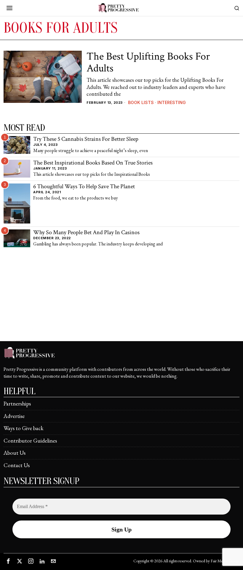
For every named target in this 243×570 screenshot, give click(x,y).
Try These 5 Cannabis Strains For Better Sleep (85, 139)
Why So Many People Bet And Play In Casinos (86, 232)
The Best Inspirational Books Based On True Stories (93, 163)
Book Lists (141, 102)
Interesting (171, 102)
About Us (14, 452)
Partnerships (17, 403)
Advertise (14, 416)
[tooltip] (8, 561)
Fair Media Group (225, 560)
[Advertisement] (121, 299)
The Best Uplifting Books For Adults (148, 62)
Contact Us (17, 465)
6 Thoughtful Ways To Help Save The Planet (84, 186)
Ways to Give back (24, 428)
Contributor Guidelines (30, 440)
